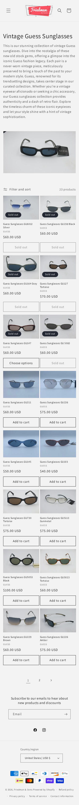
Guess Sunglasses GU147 (17, 343)
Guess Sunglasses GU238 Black (57, 224)
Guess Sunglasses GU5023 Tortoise (55, 579)
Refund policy (66, 789)
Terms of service (38, 796)
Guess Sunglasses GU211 (17, 402)
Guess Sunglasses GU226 (54, 402)
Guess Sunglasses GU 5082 (55, 343)
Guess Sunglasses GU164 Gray (20, 283)
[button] (8, 10)
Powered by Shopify (44, 789)
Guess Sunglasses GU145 (17, 461)
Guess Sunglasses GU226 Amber (54, 638)
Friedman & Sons (23, 789)
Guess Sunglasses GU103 (54, 461)
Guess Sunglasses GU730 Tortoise (17, 519)
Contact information (62, 796)
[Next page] (51, 680)
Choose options (21, 363)
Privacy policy (17, 796)
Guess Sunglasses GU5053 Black (18, 578)
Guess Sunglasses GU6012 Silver (18, 225)
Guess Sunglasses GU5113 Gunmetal (54, 519)
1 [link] (28, 680)
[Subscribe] (65, 714)
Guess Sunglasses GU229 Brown (17, 638)
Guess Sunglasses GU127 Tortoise (54, 285)
